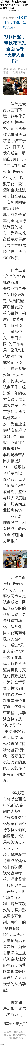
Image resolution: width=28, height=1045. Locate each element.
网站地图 (2, 1044)
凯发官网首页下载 (14, 10)
